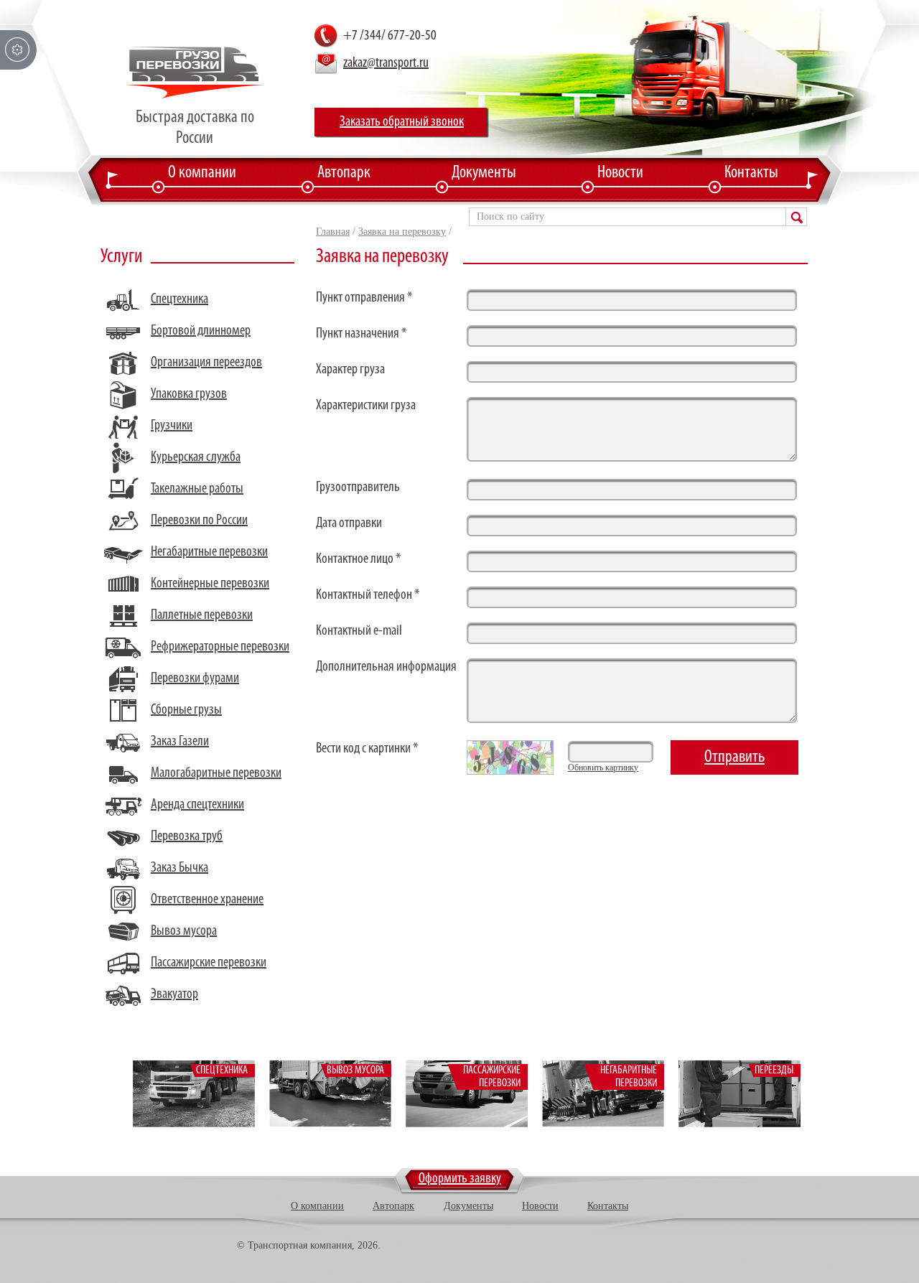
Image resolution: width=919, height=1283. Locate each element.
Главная (333, 231)
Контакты (751, 173)
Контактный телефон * (367, 595)
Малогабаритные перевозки (216, 773)
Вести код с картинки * (367, 749)
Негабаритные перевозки (209, 552)
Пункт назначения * (361, 334)
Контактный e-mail (359, 631)
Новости (620, 173)
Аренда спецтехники (197, 805)
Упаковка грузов (189, 394)
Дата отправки (349, 523)
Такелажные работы (197, 489)
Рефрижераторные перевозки (220, 647)
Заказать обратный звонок (402, 122)
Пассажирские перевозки (208, 963)
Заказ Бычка (179, 868)
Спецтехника (179, 299)
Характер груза (350, 370)
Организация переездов (206, 362)
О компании (202, 173)
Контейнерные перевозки (210, 584)
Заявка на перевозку (402, 231)
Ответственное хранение (207, 899)
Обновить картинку (603, 767)
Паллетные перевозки (202, 615)
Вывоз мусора (184, 931)
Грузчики (171, 426)
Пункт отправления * (364, 298)
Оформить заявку (460, 1179)
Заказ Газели (180, 741)
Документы (484, 173)
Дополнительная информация (386, 667)
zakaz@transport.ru (386, 63)
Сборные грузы (186, 710)
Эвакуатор (174, 994)
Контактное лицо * (358, 559)
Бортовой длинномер (201, 331)
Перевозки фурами (195, 678)
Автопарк (343, 173)
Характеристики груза (366, 405)
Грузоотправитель (358, 487)
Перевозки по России (199, 520)
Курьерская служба (196, 457)
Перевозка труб (187, 836)
